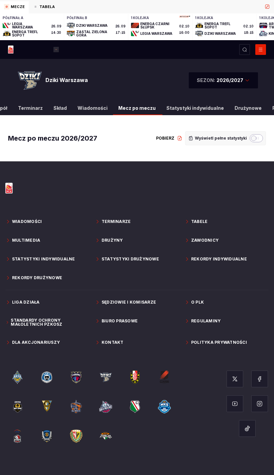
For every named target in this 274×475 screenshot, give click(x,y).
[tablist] (137, 6)
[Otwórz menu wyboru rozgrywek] (56, 49)
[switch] (256, 138)
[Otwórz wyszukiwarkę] (244, 49)
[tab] (14, 7)
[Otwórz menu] (260, 49)
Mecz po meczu (137, 108)
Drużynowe (248, 108)
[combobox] (223, 80)
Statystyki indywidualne (195, 108)
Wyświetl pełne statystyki (221, 138)
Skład (60, 108)
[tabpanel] (137, 26)
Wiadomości (93, 108)
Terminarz (30, 108)
